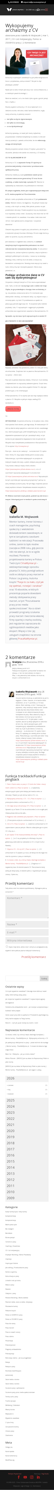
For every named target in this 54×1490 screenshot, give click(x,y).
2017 (11, 1149)
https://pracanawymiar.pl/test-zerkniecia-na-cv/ (23, 476)
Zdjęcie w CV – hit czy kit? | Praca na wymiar (21, 849)
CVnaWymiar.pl (28, 563)
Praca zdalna (9, 1336)
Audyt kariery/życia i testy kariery (16, 1212)
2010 (11, 1191)
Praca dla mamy (10, 1323)
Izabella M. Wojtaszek (31, 35)
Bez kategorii (9, 1229)
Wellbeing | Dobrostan (12, 1405)
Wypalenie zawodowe (12, 1418)
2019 (11, 1137)
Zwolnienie (9, 1435)
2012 (11, 1179)
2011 (11, 1185)
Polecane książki (10, 1311)
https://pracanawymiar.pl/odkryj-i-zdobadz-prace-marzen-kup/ (25, 491)
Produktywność (10, 1345)
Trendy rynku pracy (11, 1397)
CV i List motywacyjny (22, 39)
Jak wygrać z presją (35, 1070)
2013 (11, 1173)
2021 (11, 1124)
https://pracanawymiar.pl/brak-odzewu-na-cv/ (20, 469)
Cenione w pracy (10, 1242)
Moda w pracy (9, 1285)
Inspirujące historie (11, 1263)
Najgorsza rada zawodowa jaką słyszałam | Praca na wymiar (26, 817)
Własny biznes (10, 1409)
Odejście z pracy (10, 1293)
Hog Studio (45, 1474)
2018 (11, 1143)
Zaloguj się (8, 1447)
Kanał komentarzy (11, 1456)
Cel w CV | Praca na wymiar (16, 824)
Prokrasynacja (9, 1354)
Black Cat (8, 1054)
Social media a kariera (12, 1379)
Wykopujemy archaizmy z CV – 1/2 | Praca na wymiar (24, 799)
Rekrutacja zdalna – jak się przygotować (18, 1358)
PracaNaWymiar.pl (27, 638)
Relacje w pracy (10, 1366)
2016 (11, 1155)
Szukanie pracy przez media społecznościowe (20, 1392)
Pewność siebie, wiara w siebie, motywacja (18, 1302)
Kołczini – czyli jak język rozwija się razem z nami (21, 1023)
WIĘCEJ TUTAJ (13, 409)
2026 (11, 1078)
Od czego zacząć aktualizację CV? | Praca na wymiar (24, 806)
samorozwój (9, 1375)
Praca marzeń (9, 1328)
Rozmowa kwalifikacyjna (13, 1371)
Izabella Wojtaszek (26, 692)
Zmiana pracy (9, 1431)
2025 (11, 1100)
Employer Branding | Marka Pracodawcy (18, 1255)
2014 (11, 1167)
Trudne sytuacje (10, 1401)
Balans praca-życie (11, 1225)
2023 (11, 1112)
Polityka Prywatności (14, 1474)
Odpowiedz (41, 682)
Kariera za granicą (11, 1272)
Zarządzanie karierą (12, 1427)
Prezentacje (9, 1341)
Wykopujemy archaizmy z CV (38, 1038)
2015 (11, 1161)
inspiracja (8, 1259)
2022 (11, 1118)
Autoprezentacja (10, 1216)
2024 (11, 1106)
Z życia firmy (9, 1422)
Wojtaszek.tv (9, 1414)
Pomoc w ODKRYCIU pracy (13, 1315)
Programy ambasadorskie (13, 1349)
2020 (11, 1130)
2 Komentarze (29, 42)
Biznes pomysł (10, 1237)
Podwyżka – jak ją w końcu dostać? (24, 1054)
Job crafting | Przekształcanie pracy (16, 1268)
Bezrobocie (8, 1233)
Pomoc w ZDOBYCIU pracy (13, 1319)
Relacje (7, 1362)
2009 (11, 1198)
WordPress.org (9, 1460)
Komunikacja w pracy (12, 1276)
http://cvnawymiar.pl (22, 446)
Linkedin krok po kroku (13, 1280)
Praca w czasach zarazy (12, 1332)
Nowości (8, 1289)
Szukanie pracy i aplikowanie (14, 1388)
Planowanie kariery (11, 1306)
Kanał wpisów (9, 1451)
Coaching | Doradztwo (12, 1246)
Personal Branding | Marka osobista (16, 1298)
